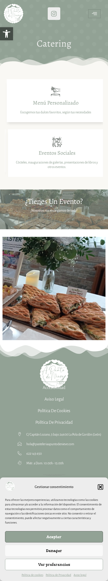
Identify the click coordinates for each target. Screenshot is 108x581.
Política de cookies (32, 574)
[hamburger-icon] (94, 13)
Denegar (54, 550)
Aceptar (54, 536)
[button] (6, 33)
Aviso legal (80, 574)
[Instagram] (54, 13)
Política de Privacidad (58, 574)
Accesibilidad (54, 387)
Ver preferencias (54, 564)
